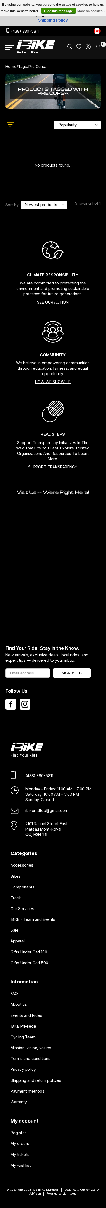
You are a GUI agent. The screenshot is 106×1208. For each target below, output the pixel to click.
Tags (22, 66)
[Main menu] (9, 47)
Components (22, 887)
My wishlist (21, 1165)
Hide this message (58, 11)
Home (11, 66)
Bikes (16, 876)
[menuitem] (69, 47)
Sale (14, 930)
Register (18, 1133)
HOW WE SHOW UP (53, 381)
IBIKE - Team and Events (33, 919)
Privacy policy (23, 1069)
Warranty (19, 1102)
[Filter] (10, 124)
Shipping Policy (53, 20)
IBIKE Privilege (23, 1026)
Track (16, 897)
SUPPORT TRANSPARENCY (52, 467)
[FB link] (10, 704)
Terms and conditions (30, 1058)
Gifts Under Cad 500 (29, 962)
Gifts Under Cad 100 (29, 952)
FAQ (14, 993)
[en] (97, 31)
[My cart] (98, 47)
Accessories (22, 865)
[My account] (88, 47)
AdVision (35, 1193)
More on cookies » (91, 11)
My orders (20, 1143)
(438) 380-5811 (24, 31)
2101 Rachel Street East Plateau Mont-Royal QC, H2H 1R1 (46, 829)
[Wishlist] (78, 47)
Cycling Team (23, 1037)
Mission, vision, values (31, 1047)
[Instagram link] (25, 704)
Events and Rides (26, 1015)
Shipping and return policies (36, 1080)
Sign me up (72, 673)
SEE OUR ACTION (53, 302)
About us (19, 1004)
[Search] (69, 47)
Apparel (18, 941)
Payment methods (27, 1091)
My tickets (20, 1154)
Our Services (22, 908)
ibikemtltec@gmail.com (46, 810)
